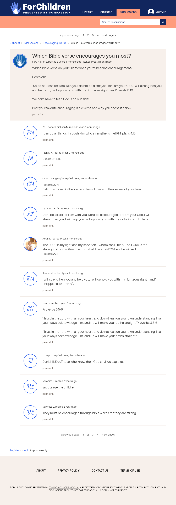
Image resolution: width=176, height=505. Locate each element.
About (41, 470)
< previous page (70, 35)
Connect (15, 43)
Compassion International (64, 488)
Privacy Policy (69, 470)
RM (30, 278)
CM (30, 184)
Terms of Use (130, 470)
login (26, 450)
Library (87, 12)
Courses (106, 12)
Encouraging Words (54, 43)
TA (31, 158)
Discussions (128, 12)
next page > (109, 35)
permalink (37, 114)
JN (30, 308)
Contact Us (100, 470)
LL (30, 214)
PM (30, 132)
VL (30, 386)
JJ (30, 360)
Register (15, 450)
